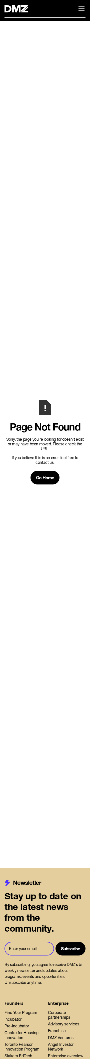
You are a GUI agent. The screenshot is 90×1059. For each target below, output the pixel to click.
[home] (19, 8)
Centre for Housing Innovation (21, 1035)
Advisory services (63, 1023)
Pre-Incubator (16, 1025)
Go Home (45, 477)
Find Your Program (20, 1012)
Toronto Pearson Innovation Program (22, 1047)
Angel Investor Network (61, 1047)
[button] (81, 9)
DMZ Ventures (61, 1037)
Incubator (13, 1019)
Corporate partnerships (59, 1015)
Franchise (57, 1030)
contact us (45, 462)
